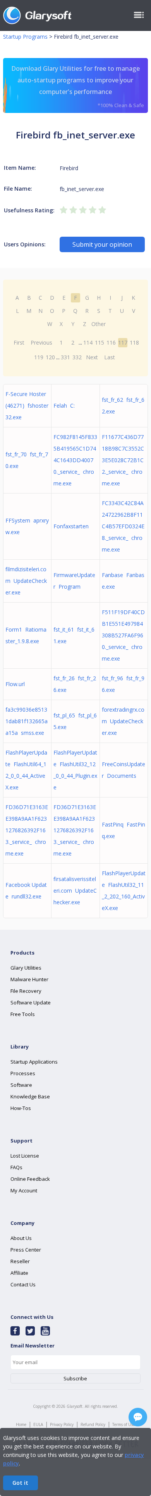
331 (65, 357)
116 (111, 342)
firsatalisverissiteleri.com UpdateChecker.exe (75, 890)
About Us (21, 1238)
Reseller (20, 1261)
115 (99, 342)
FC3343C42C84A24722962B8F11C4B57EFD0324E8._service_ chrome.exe (123, 526)
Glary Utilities (25, 967)
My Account (23, 1190)
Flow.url (16, 684)
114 (88, 342)
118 (134, 342)
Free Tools (22, 1014)
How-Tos (20, 1108)
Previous (41, 342)
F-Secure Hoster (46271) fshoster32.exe (26, 405)
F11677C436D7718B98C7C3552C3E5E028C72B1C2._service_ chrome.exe (123, 460)
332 (77, 357)
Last (109, 357)
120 (50, 357)
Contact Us (23, 1284)
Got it (20, 1482)
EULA (38, 1424)
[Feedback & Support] (138, 1417)
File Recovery (25, 990)
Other (98, 324)
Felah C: (64, 405)
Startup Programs (25, 36)
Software (21, 1084)
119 (38, 357)
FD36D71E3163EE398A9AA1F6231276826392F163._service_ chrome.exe (26, 830)
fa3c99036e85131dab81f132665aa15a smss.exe (26, 721)
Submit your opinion (102, 244)
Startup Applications (34, 1061)
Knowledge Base (30, 1096)
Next (92, 357)
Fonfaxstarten (72, 526)
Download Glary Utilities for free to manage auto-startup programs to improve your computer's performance (77, 86)
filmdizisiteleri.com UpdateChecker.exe (26, 580)
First (19, 342)
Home (21, 1424)
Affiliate (19, 1272)
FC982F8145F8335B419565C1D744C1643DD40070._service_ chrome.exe (75, 460)
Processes (22, 1073)
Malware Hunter (29, 979)
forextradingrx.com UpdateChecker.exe (123, 721)
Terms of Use (123, 1424)
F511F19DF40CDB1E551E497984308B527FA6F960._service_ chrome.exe (123, 635)
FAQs (16, 1167)
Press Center (25, 1249)
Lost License (24, 1155)
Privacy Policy (62, 1424)
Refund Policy (93, 1424)
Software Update (30, 1002)
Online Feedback (30, 1178)
